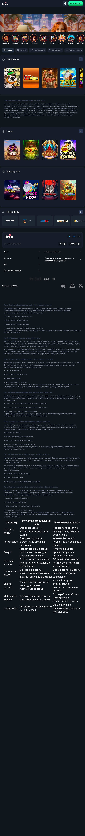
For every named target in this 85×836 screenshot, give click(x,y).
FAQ (5, 264)
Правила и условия (52, 252)
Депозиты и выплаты (12, 270)
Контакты (7, 258)
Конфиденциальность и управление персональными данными (59, 259)
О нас (6, 252)
